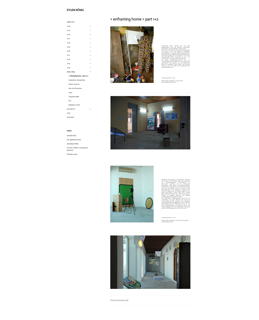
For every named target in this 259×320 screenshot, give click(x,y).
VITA (68, 113)
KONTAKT (70, 117)
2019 (68, 47)
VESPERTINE (71, 136)
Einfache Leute (72, 154)
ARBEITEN (70, 22)
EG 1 (69, 101)
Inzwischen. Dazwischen (76, 80)
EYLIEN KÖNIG (75, 10)
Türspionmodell (73, 97)
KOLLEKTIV (71, 109)
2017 (68, 55)
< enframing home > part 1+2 (78, 76)
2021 (68, 39)
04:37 (70, 92)
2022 (68, 34)
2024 (68, 26)
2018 (68, 51)
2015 (68, 63)
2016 (68, 59)
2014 (68, 68)
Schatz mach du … (74, 84)
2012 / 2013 (71, 72)
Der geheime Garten (74, 140)
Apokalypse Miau (73, 144)
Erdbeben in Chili (74, 105)
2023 (68, 30)
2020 (69, 43)
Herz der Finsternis (75, 88)
